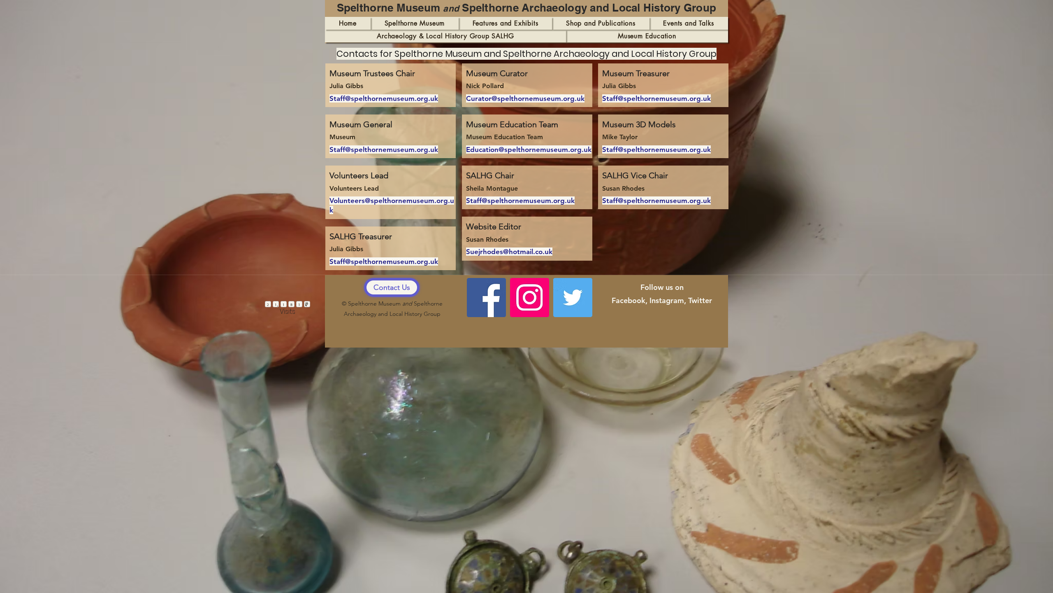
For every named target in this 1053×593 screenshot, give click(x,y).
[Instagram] (529, 297)
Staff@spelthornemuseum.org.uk (383, 98)
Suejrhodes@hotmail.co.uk (509, 251)
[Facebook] (486, 297)
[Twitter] (572, 297)
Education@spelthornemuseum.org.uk (528, 149)
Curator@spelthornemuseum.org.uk (525, 98)
